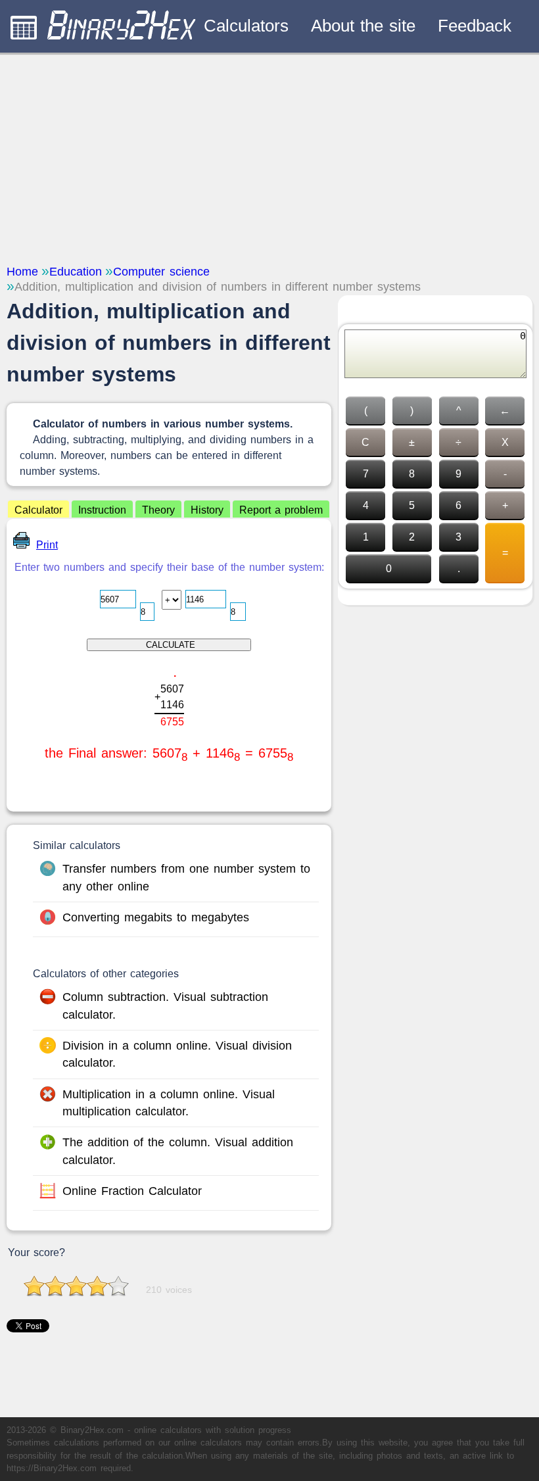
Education (75, 271)
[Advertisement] (269, 158)
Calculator (38, 510)
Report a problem (281, 510)
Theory (158, 510)
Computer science (161, 271)
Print (47, 544)
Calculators (246, 25)
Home (22, 271)
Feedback (474, 25)
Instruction (102, 510)
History (207, 510)
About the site (363, 25)
